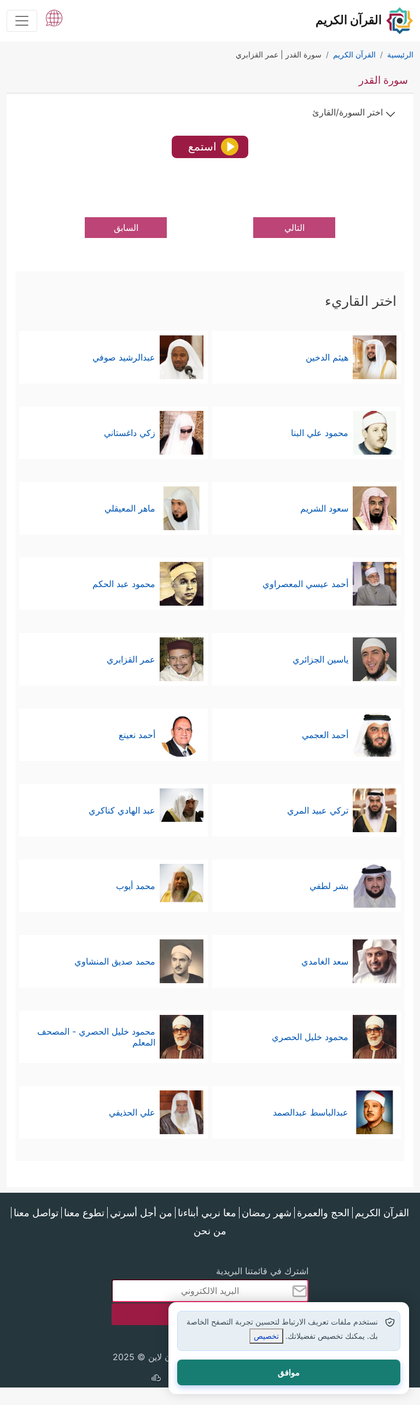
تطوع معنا (84, 1212)
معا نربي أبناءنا (207, 1212)
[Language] (54, 16)
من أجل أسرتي (141, 1212)
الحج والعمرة (323, 1212)
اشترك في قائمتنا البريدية (262, 1270)
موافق (289, 1372)
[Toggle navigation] (22, 21)
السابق (126, 227)
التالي (294, 227)
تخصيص (266, 1335)
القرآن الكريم (382, 1212)
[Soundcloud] (156, 1379)
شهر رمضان (266, 1212)
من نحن (210, 1230)
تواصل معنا (36, 1212)
